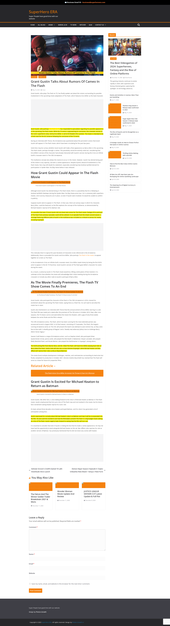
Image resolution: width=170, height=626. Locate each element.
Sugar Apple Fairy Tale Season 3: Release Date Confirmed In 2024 (130, 121)
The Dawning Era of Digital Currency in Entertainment (122, 186)
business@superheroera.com (94, 2)
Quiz (90, 25)
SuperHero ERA (43, 11)
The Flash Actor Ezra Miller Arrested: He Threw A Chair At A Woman (70, 373)
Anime (50, 25)
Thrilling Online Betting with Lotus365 (130, 154)
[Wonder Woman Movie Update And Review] (67, 484)
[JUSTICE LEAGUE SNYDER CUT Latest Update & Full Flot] (93, 484)
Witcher (83, 25)
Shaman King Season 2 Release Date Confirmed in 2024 (131, 108)
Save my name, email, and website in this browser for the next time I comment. (61, 584)
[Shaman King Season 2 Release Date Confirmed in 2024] (114, 109)
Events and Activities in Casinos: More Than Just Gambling (124, 96)
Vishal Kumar (128, 77)
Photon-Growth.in (78, 622)
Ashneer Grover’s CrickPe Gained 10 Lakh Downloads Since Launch (46, 470)
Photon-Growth (41, 612)
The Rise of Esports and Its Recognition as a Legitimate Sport (124, 133)
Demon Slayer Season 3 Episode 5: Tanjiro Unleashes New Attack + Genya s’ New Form (86, 470)
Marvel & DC (62, 25)
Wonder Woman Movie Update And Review (65, 494)
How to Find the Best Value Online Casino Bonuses (123, 165)
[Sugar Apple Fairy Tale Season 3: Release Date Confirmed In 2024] (114, 122)
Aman (43, 90)
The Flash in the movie (86, 255)
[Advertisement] (67, 113)
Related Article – (43, 366)
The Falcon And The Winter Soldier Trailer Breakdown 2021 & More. (40, 498)
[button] (54, 24)
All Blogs (41, 25)
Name (32, 554)
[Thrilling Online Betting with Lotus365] (114, 155)
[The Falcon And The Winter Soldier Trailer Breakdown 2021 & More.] (40, 484)
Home (32, 25)
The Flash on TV (54, 129)
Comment (33, 527)
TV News (73, 25)
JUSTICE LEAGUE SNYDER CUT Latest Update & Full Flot (93, 494)
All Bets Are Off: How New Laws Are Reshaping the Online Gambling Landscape (124, 175)
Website (32, 573)
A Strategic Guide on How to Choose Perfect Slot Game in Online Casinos (124, 144)
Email (31, 564)
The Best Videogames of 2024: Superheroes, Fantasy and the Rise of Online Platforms (123, 68)
